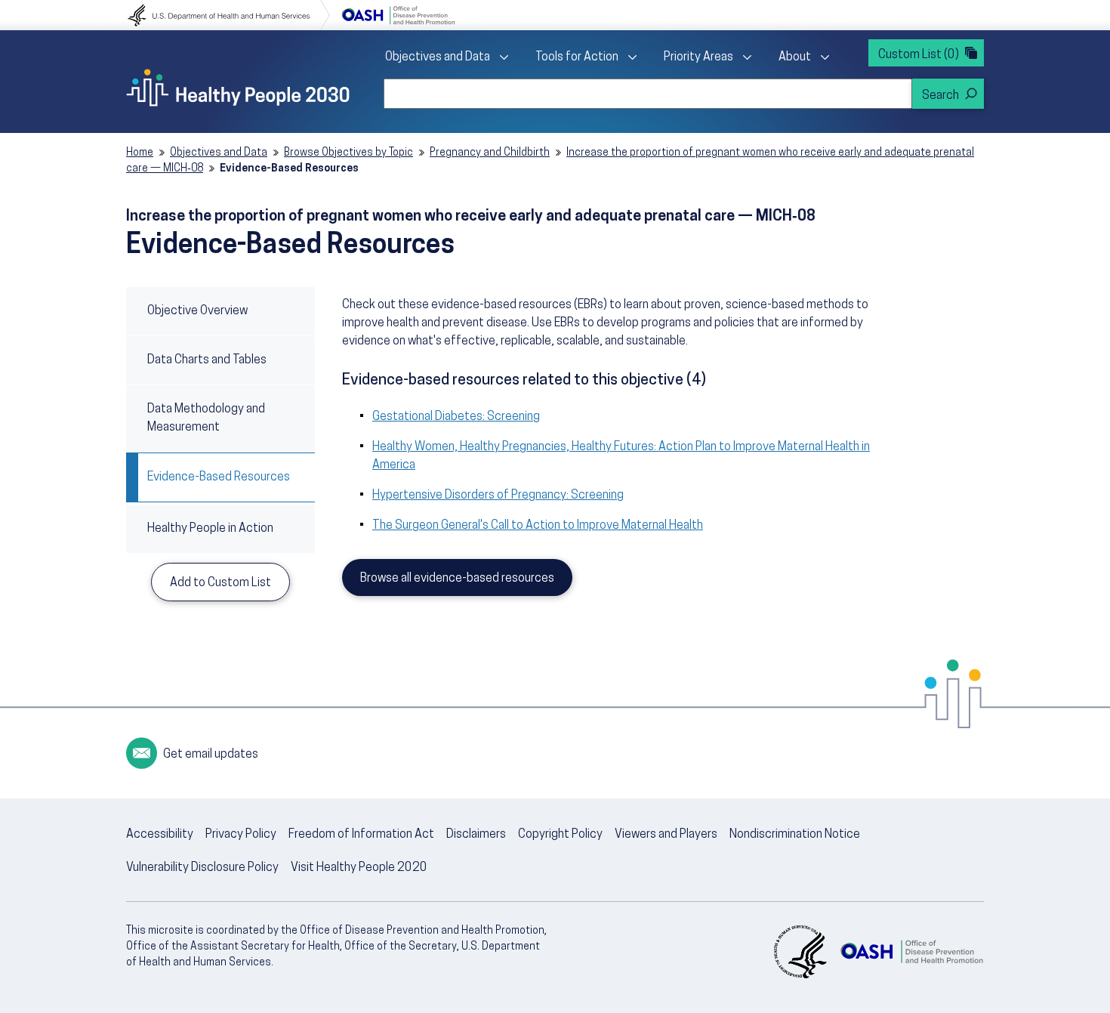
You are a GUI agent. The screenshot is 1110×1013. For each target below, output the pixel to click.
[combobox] (648, 94)
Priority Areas (698, 57)
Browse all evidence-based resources (457, 579)
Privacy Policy (240, 835)
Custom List (918, 55)
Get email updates (210, 755)
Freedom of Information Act (361, 835)
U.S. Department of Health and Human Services (228, 15)
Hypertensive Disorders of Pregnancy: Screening (498, 496)
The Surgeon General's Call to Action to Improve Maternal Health (537, 526)
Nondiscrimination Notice (794, 835)
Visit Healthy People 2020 (359, 868)
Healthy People (238, 87)
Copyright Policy (560, 835)
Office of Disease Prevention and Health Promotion (397, 15)
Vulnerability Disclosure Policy (202, 868)
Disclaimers (476, 835)
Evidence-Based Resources (218, 477)
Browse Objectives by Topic (348, 153)
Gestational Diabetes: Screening (456, 417)
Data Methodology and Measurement (206, 418)
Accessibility (159, 835)
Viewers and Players (666, 835)
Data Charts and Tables (207, 360)
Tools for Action (576, 57)
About (795, 57)
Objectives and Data (437, 57)
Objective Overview (197, 311)
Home (139, 153)
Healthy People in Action (210, 529)
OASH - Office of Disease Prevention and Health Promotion (911, 951)
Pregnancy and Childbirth (490, 153)
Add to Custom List (220, 583)
